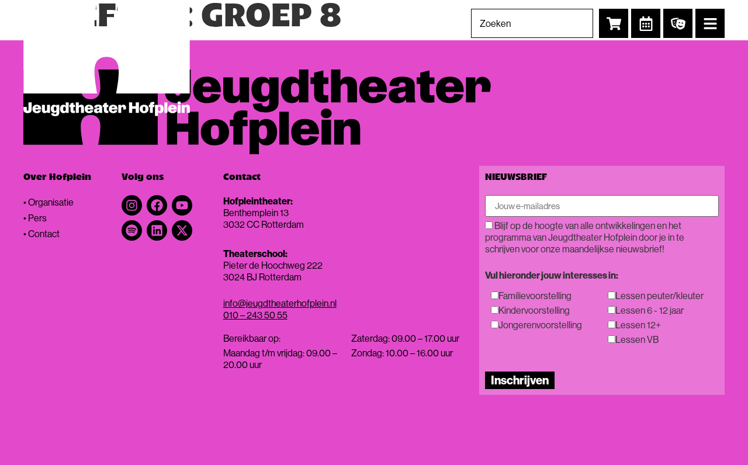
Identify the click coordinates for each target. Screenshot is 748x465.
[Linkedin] (157, 230)
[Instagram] (132, 205)
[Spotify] (132, 230)
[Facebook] (157, 205)
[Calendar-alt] (645, 23)
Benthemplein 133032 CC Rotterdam (263, 218)
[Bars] (710, 23)
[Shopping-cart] (613, 23)
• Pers (35, 218)
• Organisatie (48, 202)
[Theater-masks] (677, 23)
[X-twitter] (182, 230)
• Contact (41, 234)
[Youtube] (182, 205)
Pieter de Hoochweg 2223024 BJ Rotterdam (273, 271)
